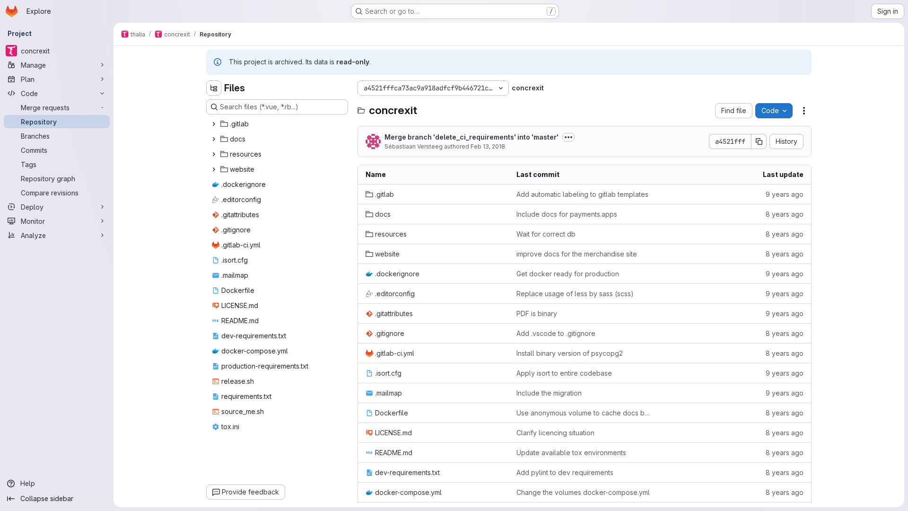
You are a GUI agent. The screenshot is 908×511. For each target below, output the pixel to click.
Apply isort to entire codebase (564, 373)
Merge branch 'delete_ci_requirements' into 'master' (471, 137)
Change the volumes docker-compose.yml (583, 492)
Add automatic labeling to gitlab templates (582, 194)
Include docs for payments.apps (566, 214)
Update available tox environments (571, 453)
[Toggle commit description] (568, 137)
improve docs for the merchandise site (576, 254)
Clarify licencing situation (555, 433)
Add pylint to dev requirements (564, 472)
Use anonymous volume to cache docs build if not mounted (584, 413)
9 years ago (784, 194)
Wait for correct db (546, 234)
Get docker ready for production (567, 274)
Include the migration (549, 393)
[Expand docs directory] (213, 139)
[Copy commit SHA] (759, 141)
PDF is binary (536, 313)
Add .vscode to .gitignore (555, 333)
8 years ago (784, 214)
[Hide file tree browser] (213, 88)
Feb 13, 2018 (488, 146)
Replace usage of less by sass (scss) (575, 294)
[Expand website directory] (213, 169)
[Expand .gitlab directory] (213, 124)
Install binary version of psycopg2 (569, 353)
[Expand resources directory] (213, 154)
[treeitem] (278, 124)
